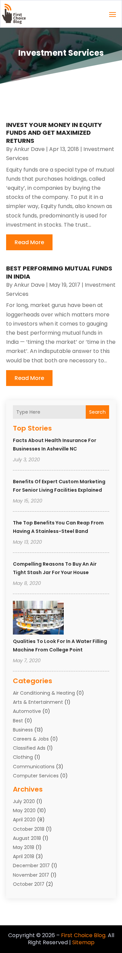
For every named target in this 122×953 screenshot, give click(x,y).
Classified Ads (29, 748)
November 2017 (31, 875)
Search (97, 412)
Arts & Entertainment (38, 702)
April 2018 (23, 856)
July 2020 (24, 801)
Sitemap (83, 942)
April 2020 (24, 819)
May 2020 (24, 810)
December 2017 (31, 865)
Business (23, 729)
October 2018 (28, 829)
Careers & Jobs (31, 739)
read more (29, 242)
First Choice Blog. (83, 935)
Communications (34, 766)
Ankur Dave (29, 149)
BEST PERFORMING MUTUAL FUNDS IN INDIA (59, 272)
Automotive (27, 711)
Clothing (23, 757)
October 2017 (28, 884)
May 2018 (23, 847)
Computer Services (36, 775)
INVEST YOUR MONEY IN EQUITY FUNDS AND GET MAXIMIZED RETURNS (54, 133)
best (18, 720)
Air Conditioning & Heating (44, 693)
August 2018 (27, 838)
